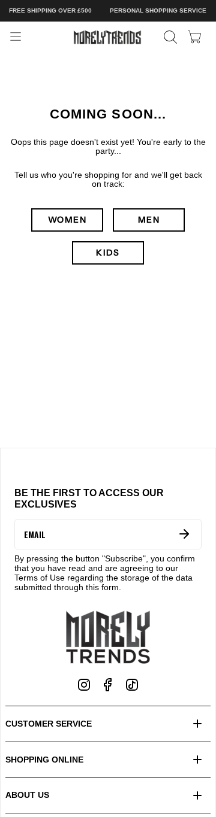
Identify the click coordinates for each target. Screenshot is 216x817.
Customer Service (48, 723)
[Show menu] (16, 37)
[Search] (170, 37)
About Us (27, 795)
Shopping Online (44, 759)
